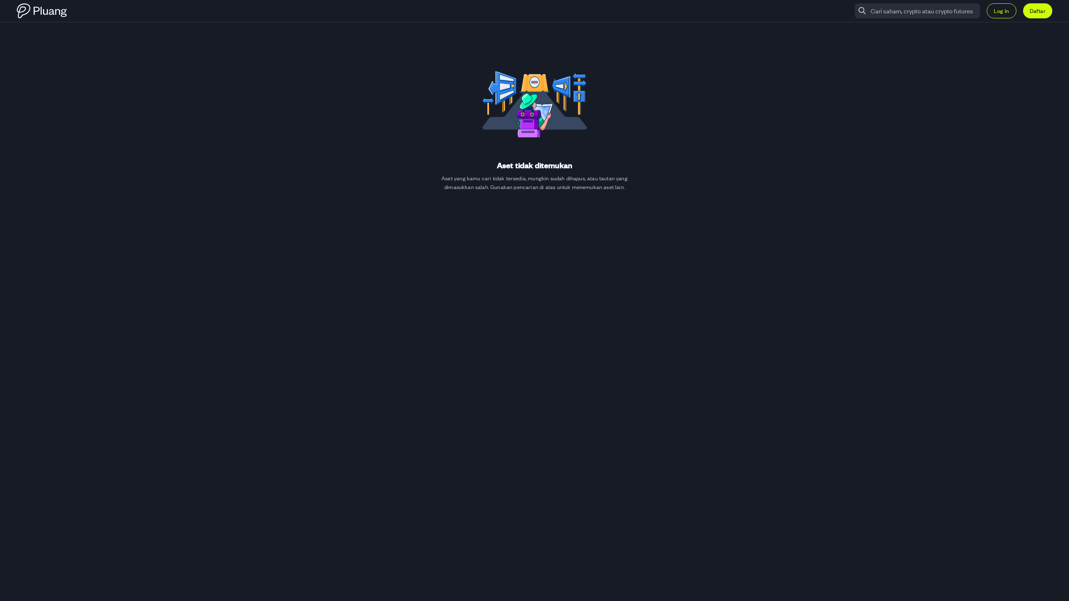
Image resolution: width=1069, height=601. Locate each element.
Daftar (1038, 11)
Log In (1001, 11)
